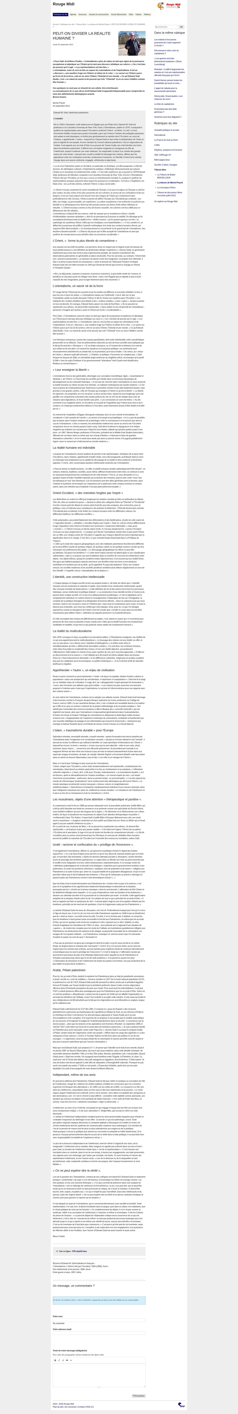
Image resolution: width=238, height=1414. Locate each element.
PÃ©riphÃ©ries (79, 1251)
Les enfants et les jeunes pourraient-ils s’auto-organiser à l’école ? (167, 43)
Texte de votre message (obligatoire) (70, 1351)
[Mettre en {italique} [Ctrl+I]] (59, 1360)
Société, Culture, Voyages (165, 165)
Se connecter (58, 1323)
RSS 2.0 (90, 1407)
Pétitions (147, 14)
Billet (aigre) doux (162, 160)
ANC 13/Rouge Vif (162, 155)
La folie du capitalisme (164, 104)
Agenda (73, 14)
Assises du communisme (99, 14)
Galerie (138, 14)
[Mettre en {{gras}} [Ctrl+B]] (55, 1360)
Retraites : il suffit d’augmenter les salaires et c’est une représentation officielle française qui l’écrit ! (169, 72)
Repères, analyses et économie (168, 150)
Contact (81, 1407)
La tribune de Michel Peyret (98, 24)
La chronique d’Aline (166, 188)
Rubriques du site (60, 14)
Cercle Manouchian (118, 14)
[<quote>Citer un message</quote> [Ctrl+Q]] (67, 1360)
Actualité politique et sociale (166, 130)
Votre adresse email (62, 1329)
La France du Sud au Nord (166, 140)
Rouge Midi (63, 4)
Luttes (157, 145)
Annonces (83, 14)
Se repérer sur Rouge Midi (166, 201)
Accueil (55, 24)
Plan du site (58, 1407)
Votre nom (57, 1316)
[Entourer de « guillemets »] (71, 1360)
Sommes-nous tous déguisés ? (167, 117)
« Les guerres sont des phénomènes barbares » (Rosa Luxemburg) (168, 61)
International (159, 135)
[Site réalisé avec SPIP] (181, 1405)
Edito (131, 14)
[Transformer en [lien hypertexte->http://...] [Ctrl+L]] (63, 1360)
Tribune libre (81, 24)
